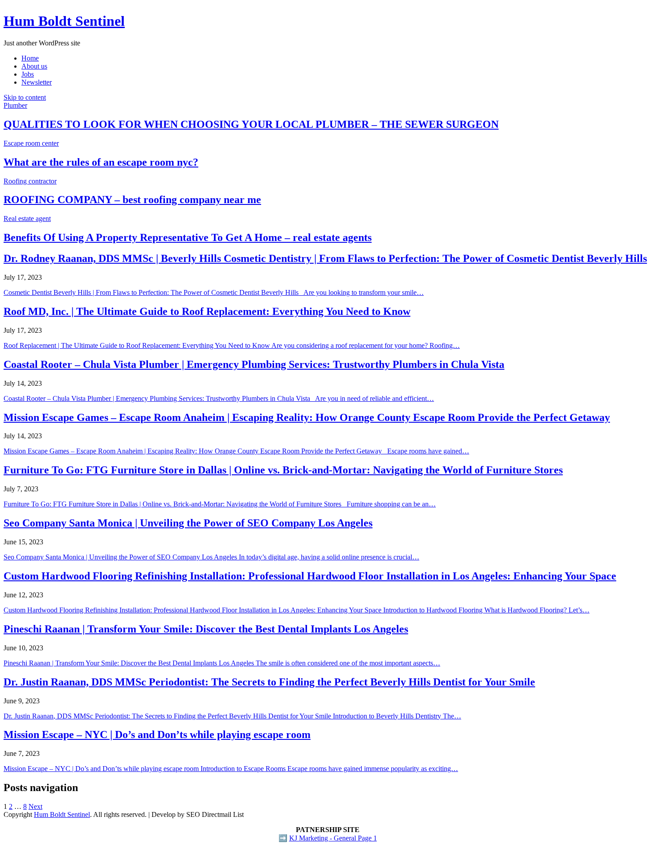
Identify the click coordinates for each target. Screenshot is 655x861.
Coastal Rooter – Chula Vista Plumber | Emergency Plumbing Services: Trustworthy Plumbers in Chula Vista (254, 364)
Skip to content (25, 97)
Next (35, 806)
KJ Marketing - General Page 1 (333, 838)
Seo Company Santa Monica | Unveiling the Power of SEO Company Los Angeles (188, 523)
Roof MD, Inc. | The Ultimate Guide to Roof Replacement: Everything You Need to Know (207, 311)
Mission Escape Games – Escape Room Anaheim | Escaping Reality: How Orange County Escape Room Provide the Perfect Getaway (307, 417)
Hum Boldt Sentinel (64, 21)
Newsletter (36, 82)
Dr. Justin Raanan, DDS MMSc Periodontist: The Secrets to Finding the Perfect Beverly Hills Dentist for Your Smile (269, 682)
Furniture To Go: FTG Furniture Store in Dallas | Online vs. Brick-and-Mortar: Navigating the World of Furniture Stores (283, 470)
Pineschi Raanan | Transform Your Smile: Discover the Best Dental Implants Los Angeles (206, 629)
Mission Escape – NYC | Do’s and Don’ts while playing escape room (157, 734)
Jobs (27, 74)
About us (34, 66)
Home (30, 58)
